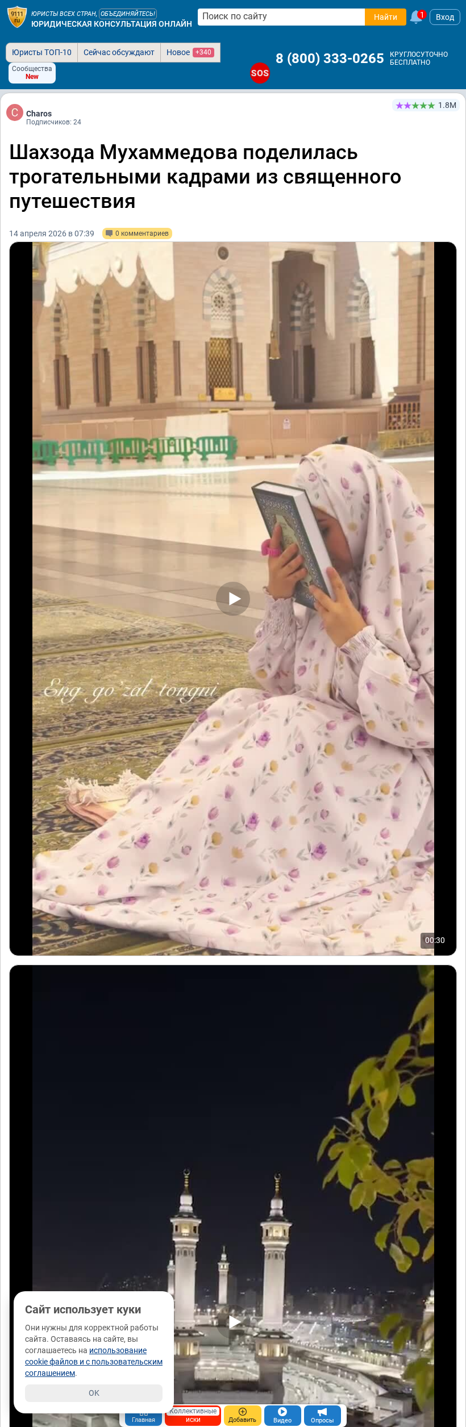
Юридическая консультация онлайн (111, 23)
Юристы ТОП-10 (42, 52)
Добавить (242, 1420)
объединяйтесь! (128, 14)
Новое (189, 52)
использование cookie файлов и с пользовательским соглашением (94, 1362)
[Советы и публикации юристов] (17, 17)
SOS (260, 73)
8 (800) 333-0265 (330, 58)
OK (94, 1392)
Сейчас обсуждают (119, 52)
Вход (445, 17)
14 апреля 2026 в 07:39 (51, 233)
